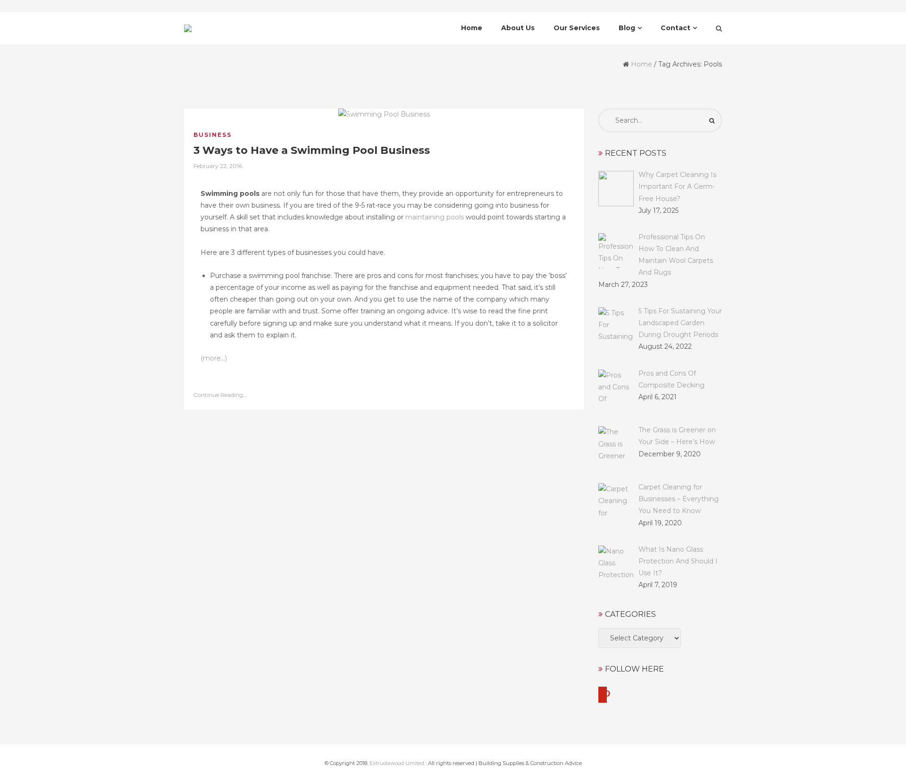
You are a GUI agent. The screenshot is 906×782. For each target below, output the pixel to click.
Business (212, 134)
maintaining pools (434, 217)
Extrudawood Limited (396, 763)
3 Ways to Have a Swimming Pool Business (311, 150)
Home (641, 64)
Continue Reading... (220, 394)
